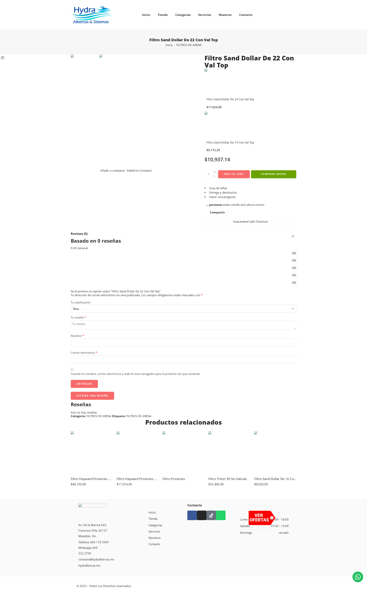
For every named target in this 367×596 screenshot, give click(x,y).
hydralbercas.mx (89, 565)
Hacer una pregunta (222, 197)
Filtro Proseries (173, 479)
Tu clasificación (81, 302)
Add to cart (234, 174)
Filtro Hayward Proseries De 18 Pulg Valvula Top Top (138, 479)
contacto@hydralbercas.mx (96, 559)
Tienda (163, 15)
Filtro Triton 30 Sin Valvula (227, 479)
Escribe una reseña (92, 395)
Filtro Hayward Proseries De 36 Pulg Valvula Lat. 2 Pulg (92, 479)
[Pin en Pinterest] (245, 212)
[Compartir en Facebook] (238, 212)
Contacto (245, 15)
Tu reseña (78, 317)
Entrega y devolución (223, 192)
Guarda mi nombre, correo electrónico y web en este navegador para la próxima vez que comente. (135, 374)
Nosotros (225, 15)
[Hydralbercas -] (91, 15)
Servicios (204, 15)
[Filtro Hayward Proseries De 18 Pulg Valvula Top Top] (138, 452)
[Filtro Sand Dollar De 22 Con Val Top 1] (85, 68)
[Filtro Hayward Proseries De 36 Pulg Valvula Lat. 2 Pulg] (92, 452)
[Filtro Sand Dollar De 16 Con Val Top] (275, 452)
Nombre (77, 336)
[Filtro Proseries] (183, 452)
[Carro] (285, 14)
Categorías (183, 15)
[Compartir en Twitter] (231, 212)
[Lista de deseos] (107, 437)
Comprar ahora (273, 174)
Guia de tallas (218, 188)
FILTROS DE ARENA (189, 45)
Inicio (146, 15)
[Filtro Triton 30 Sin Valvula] (229, 452)
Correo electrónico (84, 352)
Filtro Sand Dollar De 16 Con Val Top (275, 479)
